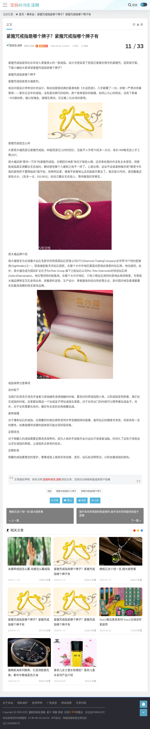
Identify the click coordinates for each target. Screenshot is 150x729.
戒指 (49, 491)
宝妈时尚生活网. (37, 712)
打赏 (55, 500)
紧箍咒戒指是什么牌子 (66, 491)
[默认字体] (138, 24)
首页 (21, 14)
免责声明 (37, 702)
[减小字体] (134, 24)
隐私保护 (22, 702)
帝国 (54, 712)
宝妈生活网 (35, 46)
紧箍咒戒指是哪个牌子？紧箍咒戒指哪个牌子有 (64, 14)
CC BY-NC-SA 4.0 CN (38, 717)
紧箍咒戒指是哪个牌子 (91, 491)
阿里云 (79, 712)
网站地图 (66, 702)
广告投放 (52, 702)
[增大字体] (142, 24)
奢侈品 (30, 14)
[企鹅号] (143, 704)
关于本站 (8, 702)
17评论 (75, 46)
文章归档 (81, 702)
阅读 (83, 500)
